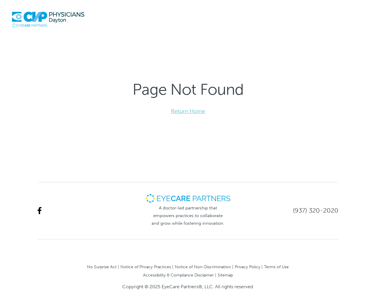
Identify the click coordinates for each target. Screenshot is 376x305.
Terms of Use (276, 266)
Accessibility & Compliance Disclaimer (178, 275)
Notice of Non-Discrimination (203, 266)
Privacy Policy (247, 266)
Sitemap (225, 275)
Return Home (188, 111)
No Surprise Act (102, 266)
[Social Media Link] (39, 210)
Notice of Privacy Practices (145, 266)
